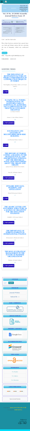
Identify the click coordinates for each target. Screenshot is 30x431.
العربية (5, 283)
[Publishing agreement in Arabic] (15, 337)
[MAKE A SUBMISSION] (15, 312)
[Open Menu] (1, 1)
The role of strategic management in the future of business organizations (15, 254)
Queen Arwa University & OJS (18, 408)
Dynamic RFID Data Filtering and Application (15, 188)
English (11, 283)
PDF (6, 92)
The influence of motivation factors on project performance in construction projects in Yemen (15, 78)
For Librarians (15, 380)
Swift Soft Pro (18, 410)
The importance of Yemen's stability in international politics (15, 232)
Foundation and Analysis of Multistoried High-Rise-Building (15, 134)
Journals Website (15, 293)
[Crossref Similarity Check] (15, 350)
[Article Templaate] (15, 324)
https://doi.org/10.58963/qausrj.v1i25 (14, 55)
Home (5, 8)
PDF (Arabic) (9, 123)
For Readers (15, 372)
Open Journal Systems (15, 399)
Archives (13, 8)
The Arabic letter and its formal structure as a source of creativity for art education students (15, 210)
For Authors (15, 376)
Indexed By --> (15, 297)
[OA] (15, 363)
